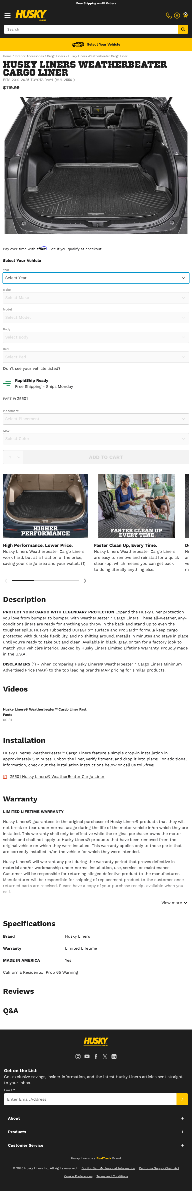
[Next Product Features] (85, 581)
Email (9, 1090)
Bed (6, 349)
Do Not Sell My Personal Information (108, 1168)
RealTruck (103, 1158)
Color (7, 430)
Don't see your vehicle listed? (31, 368)
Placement (10, 411)
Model (7, 309)
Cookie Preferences (78, 1176)
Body (6, 329)
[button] (96, 1118)
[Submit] (182, 1099)
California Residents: (40, 972)
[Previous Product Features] (6, 581)
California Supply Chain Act (159, 1168)
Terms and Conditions (112, 1176)
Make (7, 289)
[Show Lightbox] (96, 165)
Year (6, 270)
